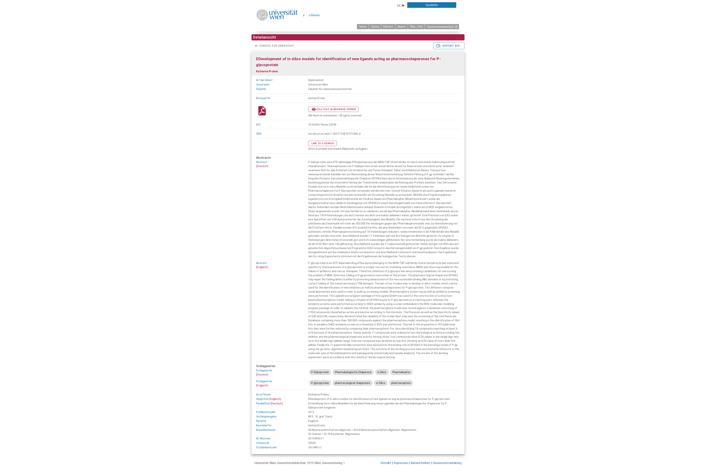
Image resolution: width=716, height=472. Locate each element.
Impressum (401, 463)
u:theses (314, 15)
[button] (400, 5)
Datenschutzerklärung (447, 463)
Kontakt (386, 463)
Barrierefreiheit (420, 463)
